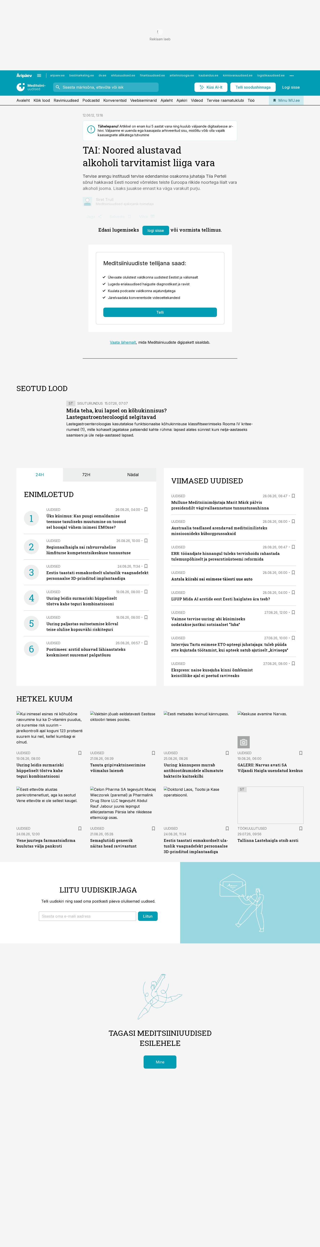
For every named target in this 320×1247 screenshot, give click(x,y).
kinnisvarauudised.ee (238, 75)
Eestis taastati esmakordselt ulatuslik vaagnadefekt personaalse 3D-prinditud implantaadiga (196, 846)
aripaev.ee (57, 75)
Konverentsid (115, 100)
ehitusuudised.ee (123, 75)
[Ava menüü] (39, 75)
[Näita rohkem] (291, 75)
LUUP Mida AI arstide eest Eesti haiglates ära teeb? (220, 598)
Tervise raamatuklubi (225, 100)
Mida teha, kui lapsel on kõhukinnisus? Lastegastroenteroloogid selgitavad (116, 413)
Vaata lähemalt (123, 342)
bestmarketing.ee (81, 75)
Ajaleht (166, 100)
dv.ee (102, 75)
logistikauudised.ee (271, 75)
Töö (251, 100)
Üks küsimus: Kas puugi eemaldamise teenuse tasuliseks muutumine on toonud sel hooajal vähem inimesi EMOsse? (86, 521)
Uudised (53, 510)
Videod (197, 100)
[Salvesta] (146, 509)
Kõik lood (41, 100)
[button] (87, 916)
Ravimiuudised (66, 100)
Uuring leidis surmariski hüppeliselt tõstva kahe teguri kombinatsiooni (40, 770)
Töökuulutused (252, 828)
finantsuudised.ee (152, 75)
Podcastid (91, 100)
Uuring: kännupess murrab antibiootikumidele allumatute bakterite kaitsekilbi (193, 770)
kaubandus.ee (208, 75)
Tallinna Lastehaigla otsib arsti (268, 840)
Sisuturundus (90, 403)
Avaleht (23, 100)
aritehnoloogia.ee (182, 75)
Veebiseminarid (143, 100)
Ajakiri (181, 100)
